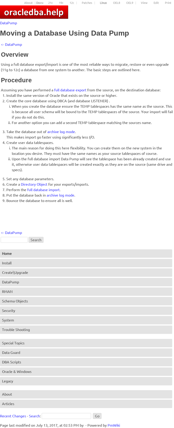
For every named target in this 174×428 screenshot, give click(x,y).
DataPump (8, 23)
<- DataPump (11, 44)
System (8, 320)
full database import (43, 190)
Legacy (7, 381)
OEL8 (116, 2)
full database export (70, 90)
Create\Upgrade (15, 272)
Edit (156, 2)
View (144, 2)
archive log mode (61, 132)
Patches (87, 2)
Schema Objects (15, 301)
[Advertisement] (83, 218)
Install (7, 263)
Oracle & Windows (16, 372)
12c (72, 2)
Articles (8, 404)
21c (50, 2)
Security (8, 311)
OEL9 (129, 2)
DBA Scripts (11, 362)
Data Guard (11, 352)
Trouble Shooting (16, 330)
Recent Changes (13, 416)
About (28, 2)
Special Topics (13, 343)
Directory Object (34, 184)
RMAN (7, 291)
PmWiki (114, 425)
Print (168, 2)
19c (61, 2)
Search (34, 416)
